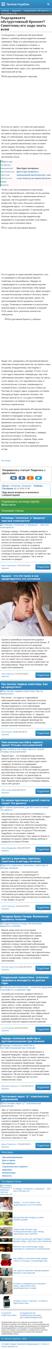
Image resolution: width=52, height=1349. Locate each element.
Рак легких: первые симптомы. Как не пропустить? (24, 685)
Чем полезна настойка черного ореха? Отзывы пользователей (22, 744)
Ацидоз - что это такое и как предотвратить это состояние (20, 577)
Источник (5, 460)
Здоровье (5, 568)
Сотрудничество (27, 1313)
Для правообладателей (31, 1317)
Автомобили (8, 1163)
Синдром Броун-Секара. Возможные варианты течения (25, 918)
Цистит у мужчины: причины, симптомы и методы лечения (21, 860)
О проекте (6, 1313)
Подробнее (43, 566)
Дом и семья (8, 1160)
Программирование (12, 1157)
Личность (7, 1175)
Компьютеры (9, 1172)
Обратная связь (9, 1315)
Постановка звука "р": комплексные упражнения (25, 1098)
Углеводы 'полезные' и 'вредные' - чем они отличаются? (24, 519)
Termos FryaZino (17, 4)
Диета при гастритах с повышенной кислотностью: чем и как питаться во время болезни (33, 174)
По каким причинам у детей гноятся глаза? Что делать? (25, 802)
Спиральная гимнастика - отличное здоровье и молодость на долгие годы (25, 980)
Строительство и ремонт (15, 1166)
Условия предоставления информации (20, 1344)
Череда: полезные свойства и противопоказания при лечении (23, 1040)
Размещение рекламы (30, 1315)
